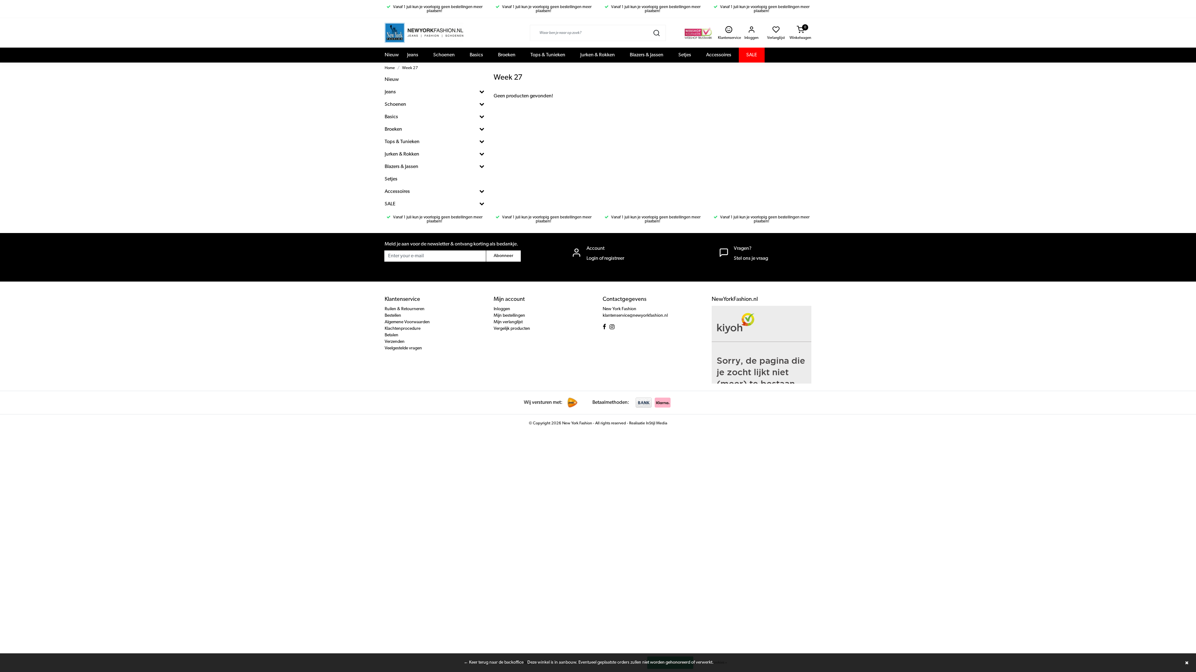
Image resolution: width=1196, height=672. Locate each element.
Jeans (412, 55)
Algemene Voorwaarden (407, 322)
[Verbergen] (1186, 662)
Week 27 (410, 68)
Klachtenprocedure (402, 328)
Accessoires (718, 55)
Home (390, 68)
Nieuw (392, 55)
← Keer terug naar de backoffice (494, 662)
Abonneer (503, 256)
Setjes (684, 55)
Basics (476, 55)
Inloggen (502, 309)
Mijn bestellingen (509, 315)
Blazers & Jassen (646, 55)
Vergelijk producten (512, 328)
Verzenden (395, 341)
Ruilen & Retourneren (405, 309)
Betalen (391, 335)
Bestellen (393, 315)
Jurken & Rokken (597, 55)
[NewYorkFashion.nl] (424, 33)
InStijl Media (656, 423)
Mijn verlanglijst (508, 322)
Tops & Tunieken (547, 55)
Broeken (506, 55)
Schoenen (444, 55)
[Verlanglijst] (776, 31)
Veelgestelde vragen (403, 348)
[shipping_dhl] (572, 403)
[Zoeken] (657, 33)
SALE (751, 55)
